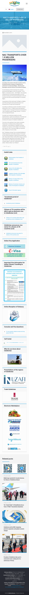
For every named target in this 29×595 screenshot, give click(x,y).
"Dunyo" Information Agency (15, 190)
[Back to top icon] (27, 593)
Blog (10, 22)
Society (15, 22)
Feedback (22, 587)
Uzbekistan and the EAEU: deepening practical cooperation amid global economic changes (14, 528)
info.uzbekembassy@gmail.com (12, 587)
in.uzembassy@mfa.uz (16, 585)
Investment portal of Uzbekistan (13, 203)
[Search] (6, 9)
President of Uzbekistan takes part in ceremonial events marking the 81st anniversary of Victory (12, 558)
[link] (14, 250)
